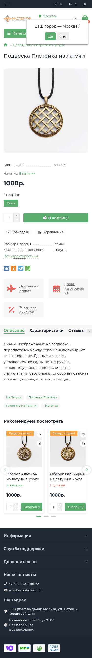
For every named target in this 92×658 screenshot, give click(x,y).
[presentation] (5, 470)
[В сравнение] (40, 443)
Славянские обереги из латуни (39, 45)
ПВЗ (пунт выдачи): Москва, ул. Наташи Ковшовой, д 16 (43, 611)
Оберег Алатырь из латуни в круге (22, 476)
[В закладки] (40, 434)
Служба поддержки (24, 548)
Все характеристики (21, 256)
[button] (38, 516)
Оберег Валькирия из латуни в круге (67, 476)
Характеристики (46, 330)
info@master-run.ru (25, 590)
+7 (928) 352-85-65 (24, 583)
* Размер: (12, 195)
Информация (17, 535)
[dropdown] (7, 4)
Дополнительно (20, 561)
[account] (85, 4)
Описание (14, 330)
